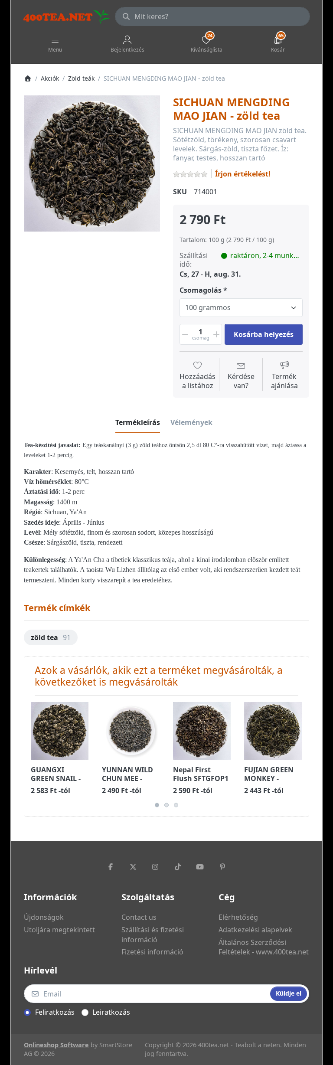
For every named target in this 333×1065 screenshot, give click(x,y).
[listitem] (92, 163)
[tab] (137, 422)
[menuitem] (51, 637)
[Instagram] (155, 866)
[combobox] (212, 16)
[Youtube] (200, 866)
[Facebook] (110, 866)
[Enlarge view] (92, 163)
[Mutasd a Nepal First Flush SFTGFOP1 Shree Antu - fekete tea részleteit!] (202, 731)
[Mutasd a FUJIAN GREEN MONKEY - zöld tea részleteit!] (273, 731)
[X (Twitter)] (133, 866)
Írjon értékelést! (243, 174)
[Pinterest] (222, 866)
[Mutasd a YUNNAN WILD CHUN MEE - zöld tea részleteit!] (131, 731)
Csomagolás (201, 290)
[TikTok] (177, 866)
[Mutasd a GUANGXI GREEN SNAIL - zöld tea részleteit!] (59, 731)
